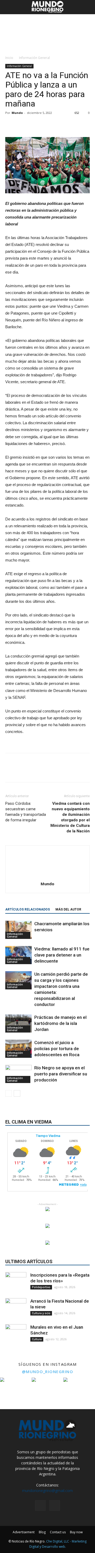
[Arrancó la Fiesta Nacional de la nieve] (15, 1308)
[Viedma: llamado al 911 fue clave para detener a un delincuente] (18, 955)
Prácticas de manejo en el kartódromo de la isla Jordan (60, 1023)
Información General (34, 57)
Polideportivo (41, 1287)
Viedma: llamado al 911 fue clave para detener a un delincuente (61, 955)
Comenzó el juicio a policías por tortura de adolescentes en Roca (56, 1048)
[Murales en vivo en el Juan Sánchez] (15, 1334)
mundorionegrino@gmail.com (47, 1490)
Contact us (58, 1532)
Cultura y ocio (41, 1313)
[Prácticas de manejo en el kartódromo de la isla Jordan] (18, 1023)
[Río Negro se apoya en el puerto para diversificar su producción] (18, 1074)
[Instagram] (40, 1505)
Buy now (76, 1532)
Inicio (9, 57)
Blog (42, 1532)
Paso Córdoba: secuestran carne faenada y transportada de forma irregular (25, 811)
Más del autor (68, 909)
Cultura (37, 1339)
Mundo (17, 113)
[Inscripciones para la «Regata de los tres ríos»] (15, 1282)
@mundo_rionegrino (47, 1371)
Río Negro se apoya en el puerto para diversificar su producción (60, 1073)
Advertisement (24, 1532)
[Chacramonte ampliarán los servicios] (18, 930)
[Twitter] (54, 1505)
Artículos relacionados (27, 909)
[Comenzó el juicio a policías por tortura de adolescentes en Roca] (18, 1049)
